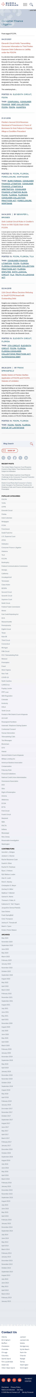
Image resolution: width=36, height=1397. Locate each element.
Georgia (4, 570)
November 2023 (7, 942)
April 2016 (5, 1175)
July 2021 (5, 1008)
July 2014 (5, 1234)
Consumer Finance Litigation (11, 547)
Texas (4, 633)
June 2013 (5, 1283)
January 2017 (6, 1145)
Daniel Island (6, 1358)
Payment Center (28, 1380)
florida (13, 195)
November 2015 (7, 1194)
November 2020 (7, 1023)
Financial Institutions (9, 774)
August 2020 (6, 1027)
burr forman (15, 181)
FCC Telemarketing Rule (10, 655)
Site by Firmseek (27, 1392)
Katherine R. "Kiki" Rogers (11, 904)
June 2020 (5, 1034)
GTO (3, 748)
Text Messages (7, 740)
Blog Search (8, 444)
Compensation (7, 766)
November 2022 (7, 968)
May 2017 (5, 1131)
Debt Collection (7, 518)
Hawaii (4, 751)
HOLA (4, 707)
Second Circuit (7, 592)
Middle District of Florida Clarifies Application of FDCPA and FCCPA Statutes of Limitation (16, 378)
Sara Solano (6, 911)
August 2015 (6, 1201)
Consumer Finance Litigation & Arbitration (17, 186)
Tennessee (5, 581)
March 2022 (6, 990)
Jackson (23, 1337)
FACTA (4, 825)
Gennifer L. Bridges (8, 852)
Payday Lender (7, 688)
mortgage (7, 203)
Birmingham (6, 1340)
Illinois (4, 610)
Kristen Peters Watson (9, 930)
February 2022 (7, 993)
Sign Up (11, 451)
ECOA (4, 803)
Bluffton (4, 1343)
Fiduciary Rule (7, 770)
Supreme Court (7, 599)
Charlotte (5, 1349)
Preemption (5, 662)
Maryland (5, 818)
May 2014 (5, 1242)
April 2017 (5, 1134)
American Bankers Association (12, 762)
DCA (3, 618)
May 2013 (5, 1286)
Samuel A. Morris (7, 896)
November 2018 (7, 1079)
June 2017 (5, 1127)
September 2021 (7, 1001)
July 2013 (5, 1279)
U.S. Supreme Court (8, 536)
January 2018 (6, 1105)
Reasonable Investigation (10, 840)
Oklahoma (5, 800)
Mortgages (23, 177)
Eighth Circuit (6, 629)
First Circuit (5, 811)
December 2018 (7, 1075)
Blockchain (5, 744)
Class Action (6, 584)
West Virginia (6, 670)
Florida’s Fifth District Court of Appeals (15, 714)
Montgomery (24, 1346)
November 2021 (7, 997)
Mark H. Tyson (6, 926)
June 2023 (5, 949)
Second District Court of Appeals (13, 755)
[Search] (31, 4)
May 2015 (5, 1212)
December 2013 (7, 1260)
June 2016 (5, 1168)
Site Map (20, 1390)
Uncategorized (7, 577)
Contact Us (9, 1332)
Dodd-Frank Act (7, 533)
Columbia (5, 1355)
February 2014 (7, 1253)
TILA (31, 256)
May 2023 (5, 953)
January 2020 (6, 1053)
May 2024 (5, 938)
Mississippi (5, 833)
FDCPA (5, 98)
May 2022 (5, 982)
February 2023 (7, 960)
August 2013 (6, 1275)
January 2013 (6, 1301)
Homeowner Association (10, 781)
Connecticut (6, 644)
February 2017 (7, 1142)
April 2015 (5, 1216)
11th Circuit (14, 346)
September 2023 (7, 945)
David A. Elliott (7, 863)
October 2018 (6, 1082)
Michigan (5, 648)
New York (5, 673)
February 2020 (7, 1049)
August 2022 (6, 979)
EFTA (3, 807)
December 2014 (7, 1227)
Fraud (4, 666)
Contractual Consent (9, 729)
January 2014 (6, 1257)
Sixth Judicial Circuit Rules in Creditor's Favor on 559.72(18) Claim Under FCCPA (18, 225)
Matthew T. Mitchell (8, 893)
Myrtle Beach (24, 1349)
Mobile (22, 1343)
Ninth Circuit (6, 603)
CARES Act (6, 685)
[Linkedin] (20, 1380)
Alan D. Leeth (6, 878)
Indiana (4, 829)
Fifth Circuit (5, 651)
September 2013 (7, 1271)
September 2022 (7, 975)
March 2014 (6, 1249)
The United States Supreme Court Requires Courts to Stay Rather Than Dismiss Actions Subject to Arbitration (16, 469)
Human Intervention (8, 733)
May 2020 (5, 1038)
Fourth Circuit (6, 814)
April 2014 (5, 1246)
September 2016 (7, 1157)
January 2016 (6, 1186)
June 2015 (5, 1208)
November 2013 (7, 1264)
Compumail (13, 102)
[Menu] (25, 4)
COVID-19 (5, 677)
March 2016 (6, 1179)
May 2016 (5, 1171)
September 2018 (7, 1086)
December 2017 (7, 1108)
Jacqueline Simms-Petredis (11, 908)
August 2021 (6, 1005)
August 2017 (6, 1123)
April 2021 (5, 1019)
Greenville (5, 1365)
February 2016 (7, 1182)
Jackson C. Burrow (8, 856)
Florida (24, 174)
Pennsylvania (6, 625)
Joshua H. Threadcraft (9, 922)
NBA (3, 822)
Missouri (4, 659)
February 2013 (7, 1297)
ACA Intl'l (5, 718)
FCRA (4, 525)
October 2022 (6, 971)
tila (12, 275)
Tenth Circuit (6, 710)
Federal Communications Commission (15, 566)
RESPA (4, 588)
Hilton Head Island (8, 1368)
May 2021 (5, 1016)
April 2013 (5, 1290)
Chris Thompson (7, 919)
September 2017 (7, 1119)
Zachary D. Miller (7, 889)
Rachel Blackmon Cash (10, 859)
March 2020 (6, 1045)
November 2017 (7, 1112)
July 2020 (5, 1030)
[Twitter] (14, 1380)
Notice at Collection (8, 1390)
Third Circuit (6, 640)
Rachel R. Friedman (8, 867)
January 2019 (6, 1071)
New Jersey (6, 837)
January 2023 (6, 964)
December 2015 (7, 1190)
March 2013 (6, 1294)
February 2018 (7, 1101)
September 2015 (7, 1197)
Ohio (3, 788)
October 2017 (6, 1116)
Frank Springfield (7, 915)
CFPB (4, 507)
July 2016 (5, 1164)
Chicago (4, 1352)
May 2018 (5, 1094)
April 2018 (5, 1097)
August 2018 (6, 1090)
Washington (6, 844)
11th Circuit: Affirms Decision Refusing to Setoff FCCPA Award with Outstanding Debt (17, 295)
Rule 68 (4, 636)
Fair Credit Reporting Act (10, 614)
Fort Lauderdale (7, 1361)
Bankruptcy (5, 562)
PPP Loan (5, 692)
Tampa (22, 1361)
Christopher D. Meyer (9, 885)
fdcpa (12, 107)
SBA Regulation (7, 696)
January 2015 (6, 1223)
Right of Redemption (9, 792)
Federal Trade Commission (11, 607)
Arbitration (5, 544)
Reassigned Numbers (9, 722)
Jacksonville (24, 1340)
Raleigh (22, 1358)
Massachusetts (7, 622)
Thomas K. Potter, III (8, 900)
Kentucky (5, 703)
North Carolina (7, 681)
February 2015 (7, 1220)
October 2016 (6, 1153)
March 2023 (6, 956)
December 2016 (7, 1149)
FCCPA (5, 107)
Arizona (4, 796)
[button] (3, 459)
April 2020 (5, 1042)
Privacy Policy (15, 1387)
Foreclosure (9, 177)
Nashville (23, 1352)
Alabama (5, 551)
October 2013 (6, 1268)
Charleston (5, 1346)
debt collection (20, 104)
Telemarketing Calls (8, 736)
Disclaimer (5, 1387)
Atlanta (4, 1337)
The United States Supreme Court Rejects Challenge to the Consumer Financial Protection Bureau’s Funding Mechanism (18, 477)
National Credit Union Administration (14, 777)
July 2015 (5, 1205)
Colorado (5, 699)
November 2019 (7, 1056)
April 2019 (5, 1068)
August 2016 (6, 1160)
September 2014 (7, 1231)
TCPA (4, 503)
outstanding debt (11, 357)
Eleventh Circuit (22, 94)
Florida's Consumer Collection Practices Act (15, 198)
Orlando (23, 1355)
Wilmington (24, 1368)
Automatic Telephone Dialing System (14, 725)
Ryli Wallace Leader (8, 874)
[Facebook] (9, 1380)
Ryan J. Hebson (7, 870)
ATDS (4, 540)
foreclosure (24, 201)
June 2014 (5, 1238)
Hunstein (21, 107)
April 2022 (5, 986)
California (5, 573)
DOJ (3, 785)
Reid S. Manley (7, 882)
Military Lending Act (8, 759)
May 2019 (5, 1064)
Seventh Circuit (7, 596)
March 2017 (6, 1138)
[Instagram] (3, 1380)
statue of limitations (13, 428)
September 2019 (7, 1060)
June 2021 (5, 1012)
